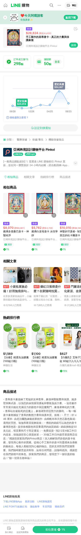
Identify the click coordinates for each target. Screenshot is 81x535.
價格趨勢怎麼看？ (19, 117)
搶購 (73, 45)
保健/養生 (37, 139)
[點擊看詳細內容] (16, 206)
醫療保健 (22, 139)
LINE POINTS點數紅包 (15, 506)
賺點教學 (35, 506)
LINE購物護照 (44, 501)
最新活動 (29, 501)
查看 (57, 61)
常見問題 (47, 506)
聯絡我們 (59, 506)
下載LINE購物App (12, 501)
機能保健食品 (56, 139)
